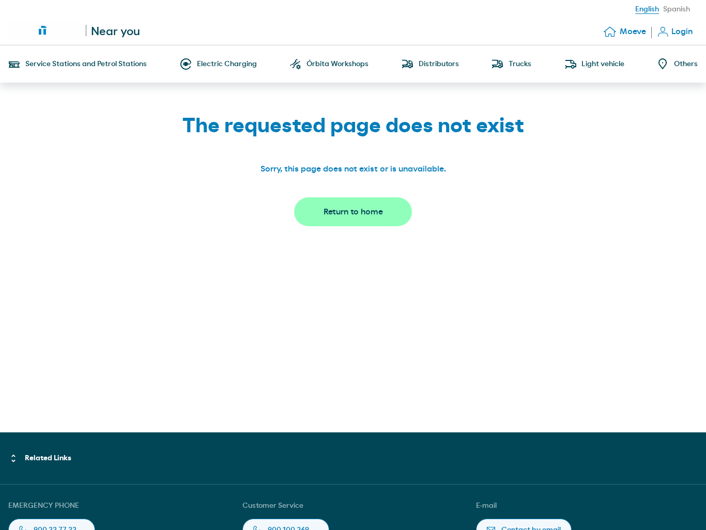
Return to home (353, 212)
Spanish (676, 9)
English (647, 9)
